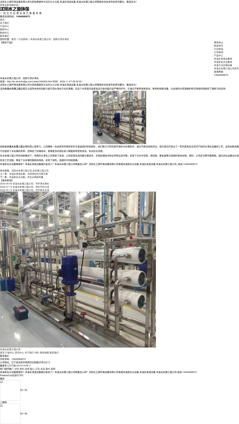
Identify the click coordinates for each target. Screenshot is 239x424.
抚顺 (27, 368)
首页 (2, 19)
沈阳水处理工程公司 (21, 170)
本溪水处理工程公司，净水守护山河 (24, 186)
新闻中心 (4, 32)
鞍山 (32, 368)
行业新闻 (23, 39)
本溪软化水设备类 (223, 61)
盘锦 (53, 368)
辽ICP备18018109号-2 (19, 365)
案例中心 (4, 29)
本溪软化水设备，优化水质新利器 (26, 177)
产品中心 (4, 26)
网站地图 (44, 352)
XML (36, 352)
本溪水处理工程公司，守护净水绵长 (24, 183)
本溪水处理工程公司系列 (226, 68)
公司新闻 (218, 52)
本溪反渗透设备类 (223, 58)
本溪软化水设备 (51, 1)
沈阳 (16, 368)
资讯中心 (19, 352)
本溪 (42, 368)
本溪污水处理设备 (223, 65)
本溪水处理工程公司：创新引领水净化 (49, 39)
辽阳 (37, 368)
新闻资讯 (218, 45)
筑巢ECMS (17, 375)
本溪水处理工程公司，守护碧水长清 (24, 190)
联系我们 (4, 35)
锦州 (48, 368)
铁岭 (22, 368)
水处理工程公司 (40, 170)
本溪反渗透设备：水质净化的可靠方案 (28, 173)
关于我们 (4, 22)
